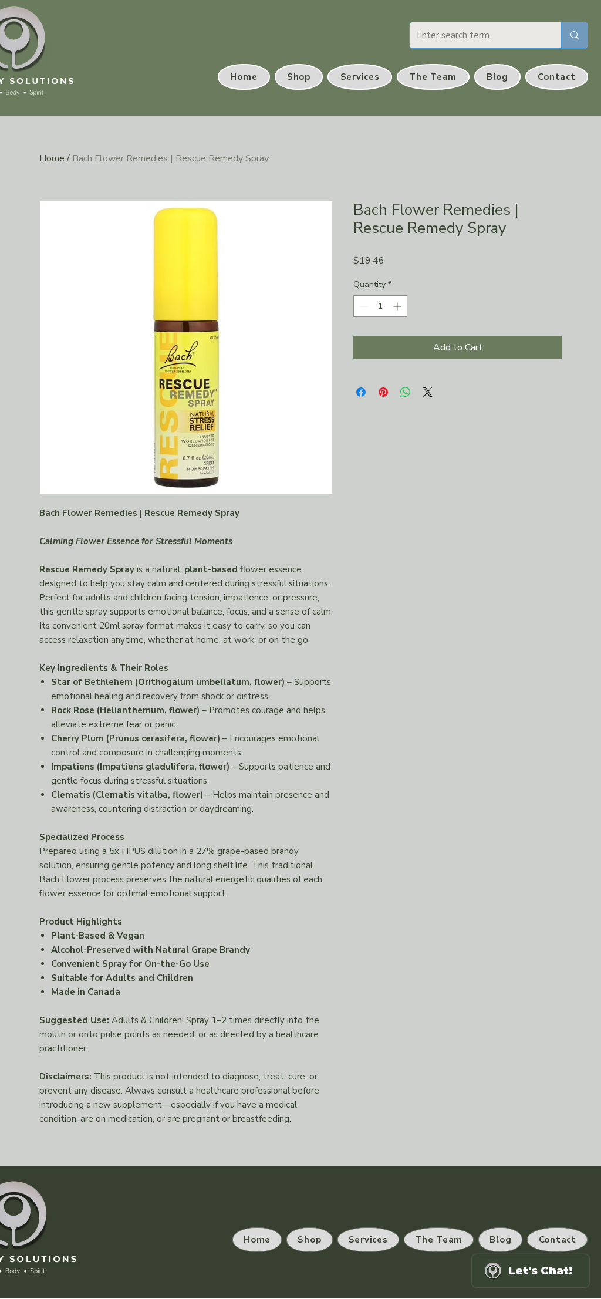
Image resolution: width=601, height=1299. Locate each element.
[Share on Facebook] (361, 392)
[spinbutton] (380, 306)
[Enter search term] (574, 35)
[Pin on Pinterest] (383, 392)
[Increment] (398, 306)
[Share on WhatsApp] (406, 392)
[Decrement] (362, 306)
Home (52, 158)
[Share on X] (428, 392)
